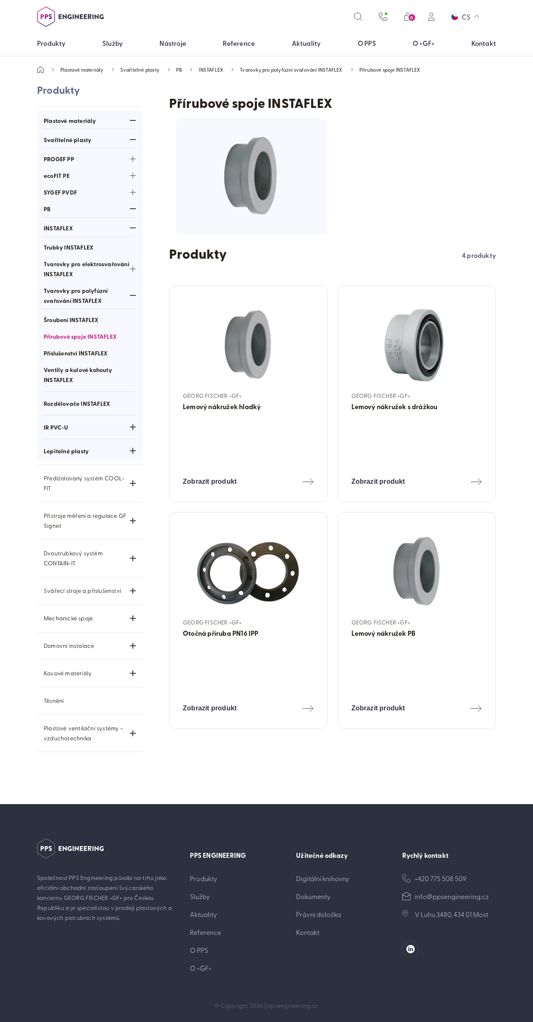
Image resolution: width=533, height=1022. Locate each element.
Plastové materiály (82, 69)
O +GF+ (201, 967)
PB (179, 69)
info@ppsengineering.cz (452, 896)
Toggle (133, 120)
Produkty (203, 878)
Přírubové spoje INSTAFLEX (390, 69)
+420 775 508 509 (440, 878)
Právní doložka (318, 914)
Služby (200, 896)
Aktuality (203, 914)
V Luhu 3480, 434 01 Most (451, 914)
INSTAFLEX (211, 69)
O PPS (199, 950)
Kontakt (307, 932)
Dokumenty (313, 896)
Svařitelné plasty (139, 69)
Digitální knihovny (322, 878)
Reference (205, 932)
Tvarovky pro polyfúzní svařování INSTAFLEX (291, 69)
